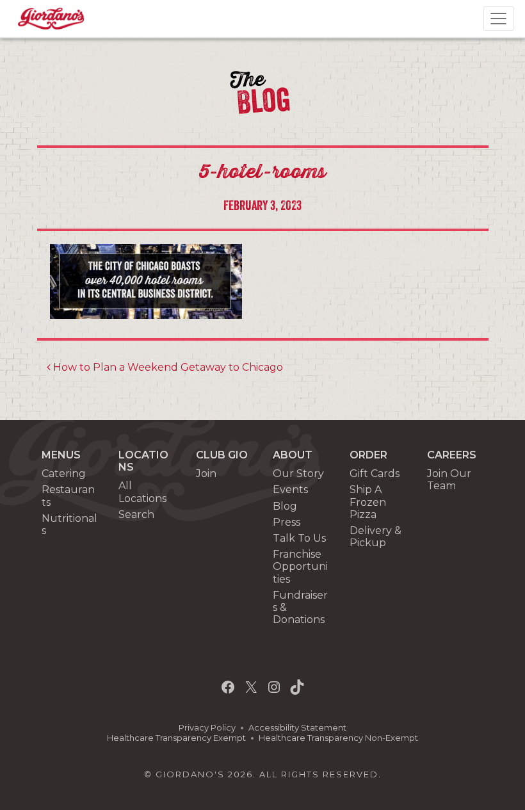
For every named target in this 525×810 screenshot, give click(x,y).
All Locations (142, 492)
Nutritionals (69, 524)
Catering (64, 473)
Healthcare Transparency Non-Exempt (338, 738)
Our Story (298, 473)
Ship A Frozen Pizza (368, 501)
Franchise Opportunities (300, 566)
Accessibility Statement (297, 728)
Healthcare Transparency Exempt (176, 738)
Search (136, 514)
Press (286, 522)
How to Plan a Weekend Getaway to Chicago (167, 367)
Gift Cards (375, 473)
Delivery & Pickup (375, 536)
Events (290, 489)
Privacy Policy (207, 728)
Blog (285, 506)
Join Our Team (449, 479)
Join (206, 473)
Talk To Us (299, 538)
